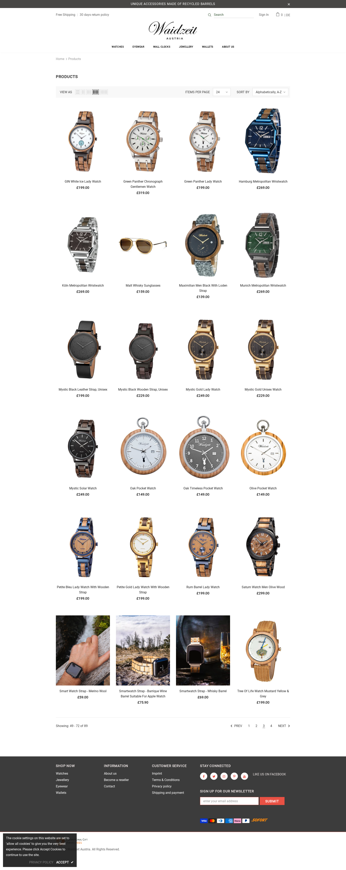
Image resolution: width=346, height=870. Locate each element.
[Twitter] (213, 776)
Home (60, 59)
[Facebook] (203, 776)
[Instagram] (224, 776)
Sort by (243, 92)
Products (74, 59)
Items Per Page (197, 92)
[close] (289, 4)
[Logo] (173, 30)
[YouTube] (244, 776)
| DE (287, 15)
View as (66, 92)
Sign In (264, 15)
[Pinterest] (234, 776)
